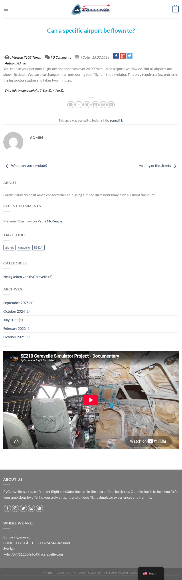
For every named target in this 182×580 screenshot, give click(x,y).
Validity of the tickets (155, 166)
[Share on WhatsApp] (71, 104)
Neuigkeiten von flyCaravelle (25, 276)
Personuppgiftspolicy (121, 572)
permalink (116, 120)
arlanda (9, 247)
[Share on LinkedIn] (111, 104)
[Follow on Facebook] (7, 508)
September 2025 (16, 302)
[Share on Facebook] (79, 104)
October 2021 (14, 337)
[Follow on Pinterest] (39, 508)
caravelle (24, 247)
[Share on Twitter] (87, 104)
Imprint (49, 572)
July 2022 (10, 320)
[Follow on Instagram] (15, 508)
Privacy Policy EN (87, 572)
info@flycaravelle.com (46, 554)
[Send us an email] (31, 508)
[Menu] (6, 9)
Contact (64, 572)
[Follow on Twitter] (23, 508)
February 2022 (14, 328)
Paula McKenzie (50, 221)
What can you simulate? (28, 166)
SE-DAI (38, 247)
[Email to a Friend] (95, 104)
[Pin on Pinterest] (103, 104)
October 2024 (14, 311)
